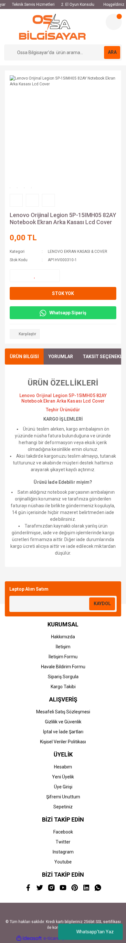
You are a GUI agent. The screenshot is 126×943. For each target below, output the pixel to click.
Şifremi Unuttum (63, 796)
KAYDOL (102, 603)
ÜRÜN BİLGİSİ (24, 356)
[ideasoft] (29, 938)
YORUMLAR (60, 356)
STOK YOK (63, 293)
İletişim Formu (63, 656)
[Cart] (114, 22)
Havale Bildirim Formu (63, 666)
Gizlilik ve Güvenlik (63, 721)
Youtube (63, 861)
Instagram (63, 851)
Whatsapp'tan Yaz (95, 931)
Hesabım (63, 766)
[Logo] (52, 27)
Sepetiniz (63, 806)
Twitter (63, 841)
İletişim (63, 646)
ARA (112, 52)
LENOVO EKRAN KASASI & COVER (77, 251)
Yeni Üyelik (63, 776)
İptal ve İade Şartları (63, 731)
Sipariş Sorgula (63, 676)
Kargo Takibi (63, 686)
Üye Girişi (63, 786)
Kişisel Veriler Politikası (63, 741)
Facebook (63, 831)
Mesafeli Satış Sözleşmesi (63, 711)
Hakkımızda (63, 636)
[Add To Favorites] (35, 275)
